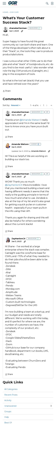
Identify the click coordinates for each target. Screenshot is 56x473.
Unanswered (28, 406)
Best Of (8, 422)
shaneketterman (18, 28)
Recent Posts (10, 395)
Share (7, 91)
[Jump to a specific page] (51, 105)
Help (6, 417)
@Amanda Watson (30, 120)
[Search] (47, 3)
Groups (7, 411)
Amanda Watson (20, 144)
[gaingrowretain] (13, 3)
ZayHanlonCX (18, 239)
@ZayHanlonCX (13, 185)
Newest (15, 105)
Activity (7, 400)
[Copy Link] (22, 31)
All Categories (10, 389)
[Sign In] (52, 3)
